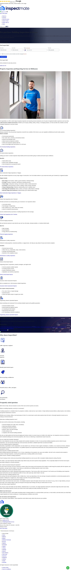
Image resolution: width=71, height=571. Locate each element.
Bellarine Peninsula (6, 539)
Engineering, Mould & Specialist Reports (9, 314)
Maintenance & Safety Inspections (7, 255)
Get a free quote (3, 13)
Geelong (46, 327)
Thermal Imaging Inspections (6, 234)
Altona (12, 328)
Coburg (49, 327)
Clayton (52, 327)
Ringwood (19, 327)
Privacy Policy (5, 567)
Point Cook (32, 327)
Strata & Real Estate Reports (6, 274)
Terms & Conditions (6, 569)
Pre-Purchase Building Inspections (7, 146)
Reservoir (27, 327)
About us (4, 16)
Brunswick (56, 327)
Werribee (15, 327)
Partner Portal (5, 20)
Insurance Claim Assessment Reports (8, 285)
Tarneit (5, 328)
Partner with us (5, 22)
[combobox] (25, 50)
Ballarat (9, 328)
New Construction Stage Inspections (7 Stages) (10, 192)
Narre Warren (41, 327)
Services (4, 17)
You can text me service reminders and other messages (14, 53)
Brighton (11, 327)
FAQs (3, 24)
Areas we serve (5, 19)
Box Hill (60, 327)
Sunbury (23, 327)
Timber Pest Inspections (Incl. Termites (8, 214)
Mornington (6, 327)
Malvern (36, 327)
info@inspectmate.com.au (8, 521)
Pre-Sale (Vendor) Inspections (6, 166)
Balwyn (3, 538)
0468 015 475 (3, 65)
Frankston (2, 327)
